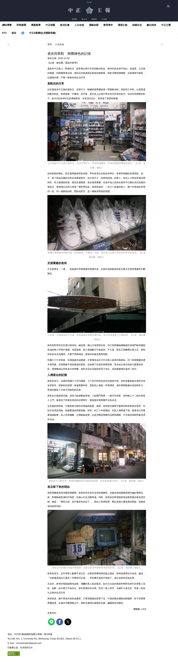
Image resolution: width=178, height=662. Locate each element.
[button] (168, 6)
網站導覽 (7, 25)
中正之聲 (166, 25)
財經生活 (137, 25)
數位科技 (151, 25)
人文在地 (79, 25)
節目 (14, 33)
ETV (4, 33)
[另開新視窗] (22, 33)
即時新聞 (21, 25)
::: (8, 44)
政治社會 (65, 25)
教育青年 (108, 25)
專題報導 (36, 25)
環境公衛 (122, 25)
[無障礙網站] (14, 653)
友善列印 (51, 613)
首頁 (49, 44)
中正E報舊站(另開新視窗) (42, 33)
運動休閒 (93, 25)
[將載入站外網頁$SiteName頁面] (52, 621)
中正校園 (50, 25)
